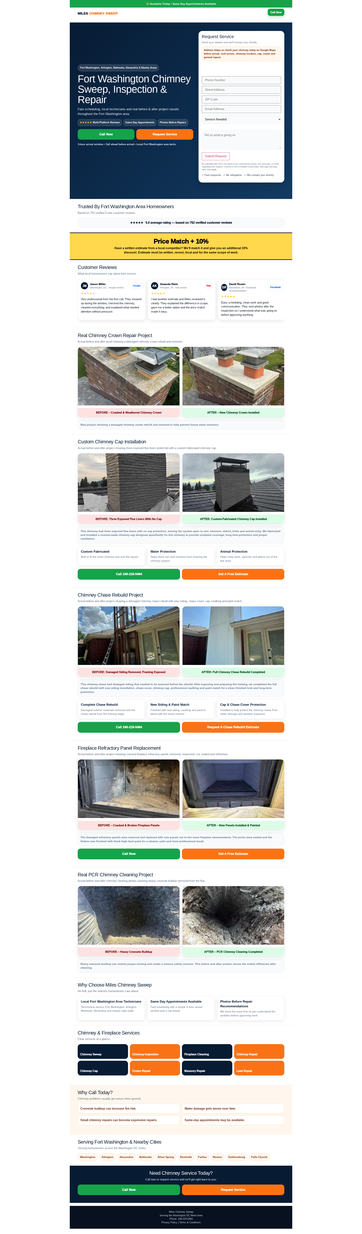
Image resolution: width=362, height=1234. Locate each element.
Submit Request (215, 156)
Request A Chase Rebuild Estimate (233, 727)
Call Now (276, 12)
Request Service (165, 134)
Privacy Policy (169, 1222)
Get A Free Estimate (233, 574)
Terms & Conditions (190, 1222)
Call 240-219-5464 (129, 574)
